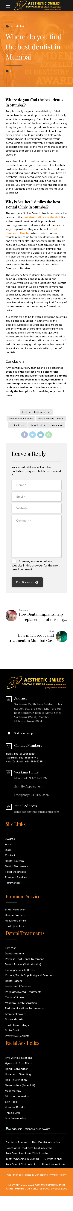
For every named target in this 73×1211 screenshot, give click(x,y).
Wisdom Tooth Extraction (21, 1003)
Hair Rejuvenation (16, 1079)
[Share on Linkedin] (40, 434)
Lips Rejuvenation (16, 1118)
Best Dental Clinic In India (21, 1164)
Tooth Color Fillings (17, 1025)
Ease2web (60, 1188)
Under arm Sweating (18, 1074)
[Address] (9, 699)
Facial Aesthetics (15, 871)
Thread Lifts (12, 1112)
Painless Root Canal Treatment (24, 959)
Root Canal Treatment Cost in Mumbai (29, 1148)
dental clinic (17, 26)
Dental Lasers (13, 980)
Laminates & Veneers (18, 986)
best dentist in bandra (21, 418)
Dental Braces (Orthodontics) (23, 964)
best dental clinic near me (36, 412)
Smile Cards (12, 1030)
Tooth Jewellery (14, 926)
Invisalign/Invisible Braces (20, 970)
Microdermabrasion (17, 1096)
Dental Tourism (14, 861)
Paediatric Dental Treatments (23, 992)
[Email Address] (9, 807)
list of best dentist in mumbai (46, 425)
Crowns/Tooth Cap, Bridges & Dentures (29, 975)
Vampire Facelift (15, 1107)
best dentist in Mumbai (50, 418)
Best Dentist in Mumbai (46, 1142)
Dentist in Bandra (16, 1142)
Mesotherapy (13, 1091)
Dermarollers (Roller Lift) (20, 1085)
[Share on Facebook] (24, 434)
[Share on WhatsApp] (48, 434)
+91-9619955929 (24, 753)
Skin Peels (11, 1101)
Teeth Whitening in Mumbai (22, 1158)
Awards (10, 838)
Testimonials (13, 882)
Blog (8, 849)
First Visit (10, 948)
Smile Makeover (15, 1014)
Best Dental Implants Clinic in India (27, 1153)
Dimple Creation (15, 915)
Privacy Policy (57, 1174)
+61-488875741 (28, 757)
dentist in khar (17, 425)
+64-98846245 (33, 761)
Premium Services (16, 877)
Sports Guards (14, 1019)
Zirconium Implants (53, 1164)
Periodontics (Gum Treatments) (24, 1008)
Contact (10, 855)
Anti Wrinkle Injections (18, 1057)
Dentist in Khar (53, 1158)
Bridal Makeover (15, 909)
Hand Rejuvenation (16, 1068)
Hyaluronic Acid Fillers (18, 1063)
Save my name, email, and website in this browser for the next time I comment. (36, 565)
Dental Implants (15, 953)
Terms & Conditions (35, 1174)
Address (20, 698)
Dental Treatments (16, 866)
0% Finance (14, 1174)
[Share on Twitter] (32, 434)
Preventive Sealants (17, 1036)
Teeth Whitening (15, 997)
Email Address (25, 805)
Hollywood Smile (15, 920)
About (9, 844)
